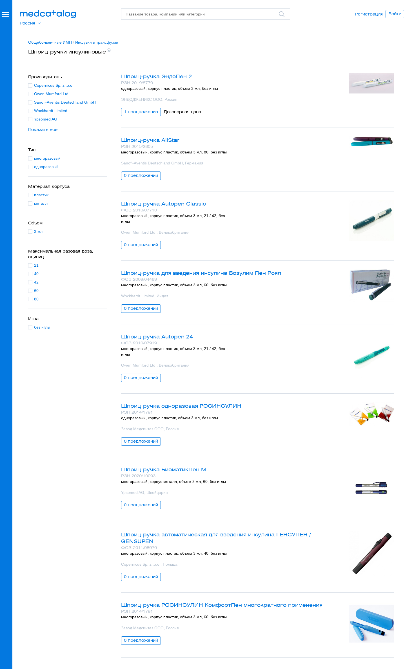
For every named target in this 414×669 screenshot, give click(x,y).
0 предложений (141, 175)
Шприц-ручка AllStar (150, 140)
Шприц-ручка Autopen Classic (163, 203)
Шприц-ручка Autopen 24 (157, 336)
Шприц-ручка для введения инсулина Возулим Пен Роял (201, 273)
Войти (394, 13)
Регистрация (369, 14)
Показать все (42, 129)
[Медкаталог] (48, 14)
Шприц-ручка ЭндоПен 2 (156, 76)
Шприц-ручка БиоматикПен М (163, 469)
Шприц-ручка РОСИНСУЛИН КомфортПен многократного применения (221, 605)
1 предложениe (141, 111)
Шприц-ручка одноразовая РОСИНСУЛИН (181, 406)
